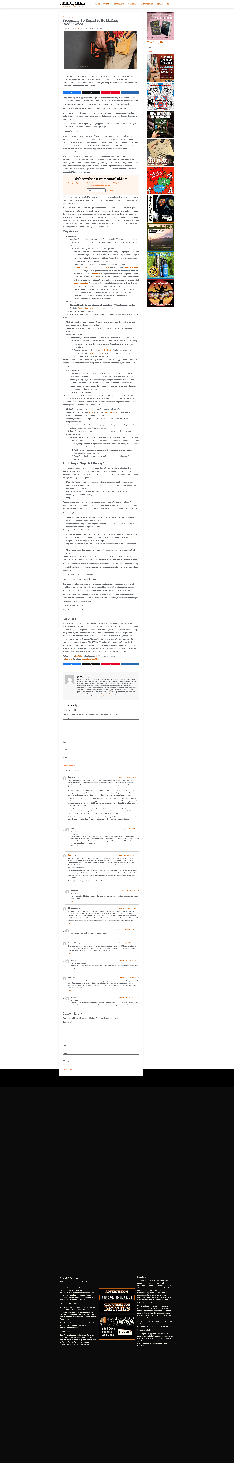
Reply (69, 821)
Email (65, 750)
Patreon (68, 659)
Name (65, 742)
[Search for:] (156, 47)
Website (66, 757)
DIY (64, 17)
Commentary (132, 4)
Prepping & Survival (102, 4)
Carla (70, 855)
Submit (110, 190)
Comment (67, 718)
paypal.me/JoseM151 (90, 659)
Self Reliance (118, 4)
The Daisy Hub (156, 42)
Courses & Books (163, 4)
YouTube (78, 656)
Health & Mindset (147, 4)
